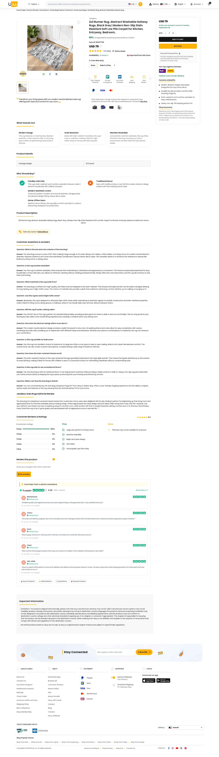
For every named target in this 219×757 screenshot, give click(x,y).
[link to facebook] (50, 74)
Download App (54, 677)
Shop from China (104, 742)
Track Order (22, 696)
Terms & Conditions (91, 748)
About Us (20, 677)
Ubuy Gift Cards (54, 700)
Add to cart (177, 39)
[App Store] (149, 681)
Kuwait (176, 727)
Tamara (51, 712)
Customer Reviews (55, 685)
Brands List (52, 681)
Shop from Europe (137, 742)
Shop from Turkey (120, 742)
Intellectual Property (25, 688)
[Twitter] (181, 748)
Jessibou (92, 18)
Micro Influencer (23, 708)
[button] (196, 4)
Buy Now (144, 101)
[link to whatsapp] (44, 74)
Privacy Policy (107, 748)
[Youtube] (177, 748)
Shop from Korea (88, 742)
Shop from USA (22, 742)
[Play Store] (163, 681)
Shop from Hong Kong (70, 742)
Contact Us (21, 681)
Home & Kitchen (32, 10)
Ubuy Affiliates (54, 716)
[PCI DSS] (22, 731)
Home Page (21, 10)
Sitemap (20, 692)
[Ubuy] (13, 4)
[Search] (140, 4)
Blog (50, 708)
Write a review (24, 474)
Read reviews (141, 490)
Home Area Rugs (80, 10)
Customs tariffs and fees (27, 700)
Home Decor (44, 10)
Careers (51, 704)
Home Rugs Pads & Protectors (61, 10)
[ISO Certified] (39, 730)
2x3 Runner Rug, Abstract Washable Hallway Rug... (106, 10)
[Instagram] (173, 748)
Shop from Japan (51, 742)
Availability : (94, 55)
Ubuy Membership (24, 712)
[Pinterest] (186, 748)
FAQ (49, 692)
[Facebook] (169, 748)
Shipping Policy (23, 704)
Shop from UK (36, 742)
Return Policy (53, 688)
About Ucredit (54, 696)
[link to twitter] (56, 74)
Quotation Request (24, 685)
